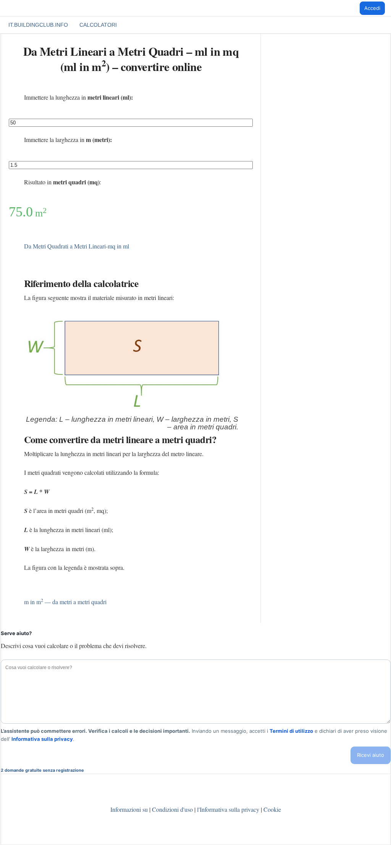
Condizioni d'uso (172, 809)
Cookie (272, 809)
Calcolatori (98, 25)
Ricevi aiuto (370, 755)
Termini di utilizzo (291, 731)
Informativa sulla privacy (42, 739)
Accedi (372, 8)
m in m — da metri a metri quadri (65, 602)
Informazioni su (129, 809)
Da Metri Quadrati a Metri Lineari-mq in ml (76, 246)
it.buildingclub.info (38, 25)
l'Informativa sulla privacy (229, 809)
